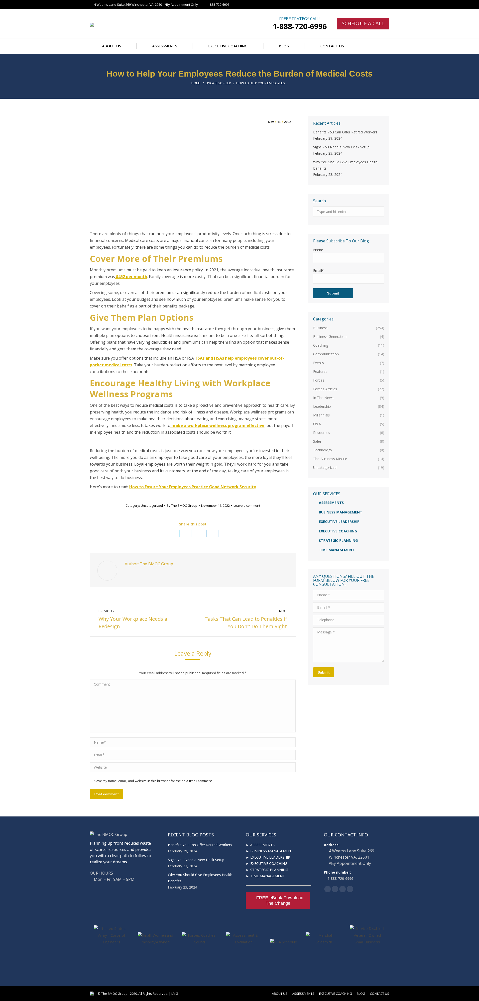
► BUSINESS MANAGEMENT (269, 851)
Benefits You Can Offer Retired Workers (345, 132)
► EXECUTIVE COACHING (266, 863)
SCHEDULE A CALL (363, 23)
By (182, 505)
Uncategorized (218, 83)
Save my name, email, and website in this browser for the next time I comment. (153, 781)
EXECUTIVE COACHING (338, 531)
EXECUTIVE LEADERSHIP (339, 521)
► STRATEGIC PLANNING (267, 869)
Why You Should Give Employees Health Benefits (345, 165)
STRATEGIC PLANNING (338, 540)
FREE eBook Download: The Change (280, 900)
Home (196, 83)
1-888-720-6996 (300, 26)
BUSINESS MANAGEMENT (340, 512)
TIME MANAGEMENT (337, 550)
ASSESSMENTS (331, 502)
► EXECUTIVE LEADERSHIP (268, 857)
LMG (174, 993)
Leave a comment (247, 505)
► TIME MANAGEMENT (265, 876)
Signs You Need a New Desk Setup (341, 147)
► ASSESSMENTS (260, 844)
